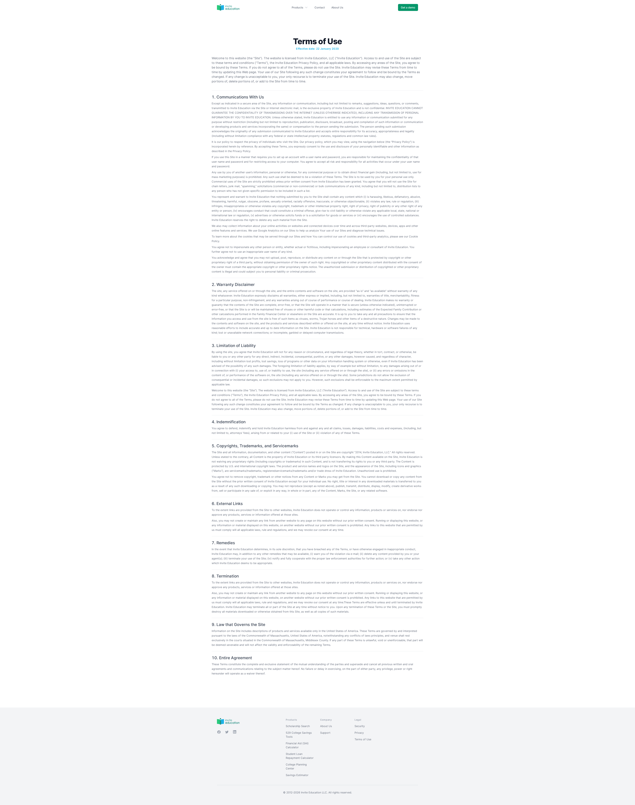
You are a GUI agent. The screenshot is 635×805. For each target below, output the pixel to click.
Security (360, 726)
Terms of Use (363, 739)
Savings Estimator (297, 775)
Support (325, 732)
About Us (337, 7)
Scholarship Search (298, 726)
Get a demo (408, 7)
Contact (320, 7)
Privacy (359, 732)
